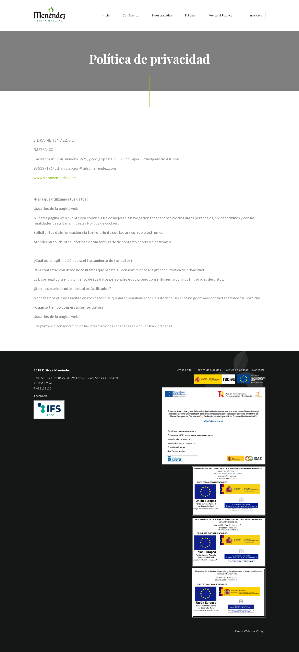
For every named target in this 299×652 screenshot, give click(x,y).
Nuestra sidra (162, 15)
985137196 (44, 383)
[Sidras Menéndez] (49, 20)
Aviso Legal (184, 369)
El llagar (190, 15)
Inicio (106, 15)
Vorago (260, 631)
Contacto (258, 369)
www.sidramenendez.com (55, 177)
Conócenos (131, 15)
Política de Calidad (236, 369)
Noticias (256, 15)
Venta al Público (221, 15)
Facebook (40, 395)
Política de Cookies (208, 369)
